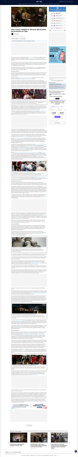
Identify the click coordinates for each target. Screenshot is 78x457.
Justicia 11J (44, 186)
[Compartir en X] (15, 38)
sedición (38, 155)
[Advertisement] (29, 48)
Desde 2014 (52, 106)
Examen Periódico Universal (19, 138)
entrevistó (30, 57)
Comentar (22, 38)
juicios (43, 155)
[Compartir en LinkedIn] (16, 38)
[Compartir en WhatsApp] (11, 38)
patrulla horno (34, 374)
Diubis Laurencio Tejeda (31, 146)
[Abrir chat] (76, 451)
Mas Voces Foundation (17, 452)
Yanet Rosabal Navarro (54, 449)
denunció (23, 350)
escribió (25, 136)
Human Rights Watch (21, 148)
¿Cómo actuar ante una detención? (55, 92)
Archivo (55, 455)
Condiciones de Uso (33, 455)
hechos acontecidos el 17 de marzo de (25, 77)
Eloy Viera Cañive (33, 448)
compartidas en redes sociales (36, 262)
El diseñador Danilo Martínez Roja (17, 320)
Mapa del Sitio (51, 455)
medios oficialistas (32, 58)
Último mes (61, 106)
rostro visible (44, 196)
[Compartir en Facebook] (13, 38)
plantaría (17, 217)
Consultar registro (57, 122)
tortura (30, 150)
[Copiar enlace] (18, 38)
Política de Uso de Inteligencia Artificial (43, 455)
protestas (35, 67)
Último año (57, 106)
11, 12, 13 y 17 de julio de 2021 (40, 144)
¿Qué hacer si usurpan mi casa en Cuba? (55, 96)
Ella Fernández (16, 33)
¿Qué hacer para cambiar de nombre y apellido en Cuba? (57, 94)
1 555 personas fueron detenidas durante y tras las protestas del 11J (27, 152)
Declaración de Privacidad (25, 455)
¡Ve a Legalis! (57, 98)
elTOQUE (11, 447)
